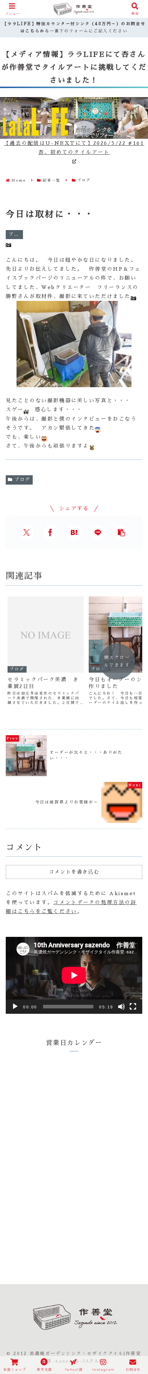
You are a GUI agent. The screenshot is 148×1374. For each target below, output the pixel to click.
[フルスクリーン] (133, 1006)
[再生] (15, 1006)
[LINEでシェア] (98, 532)
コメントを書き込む (74, 872)
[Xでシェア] (26, 532)
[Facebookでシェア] (50, 532)
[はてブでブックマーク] (74, 532)
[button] (121, 532)
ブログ (23, 479)
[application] (74, 975)
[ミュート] (121, 1006)
